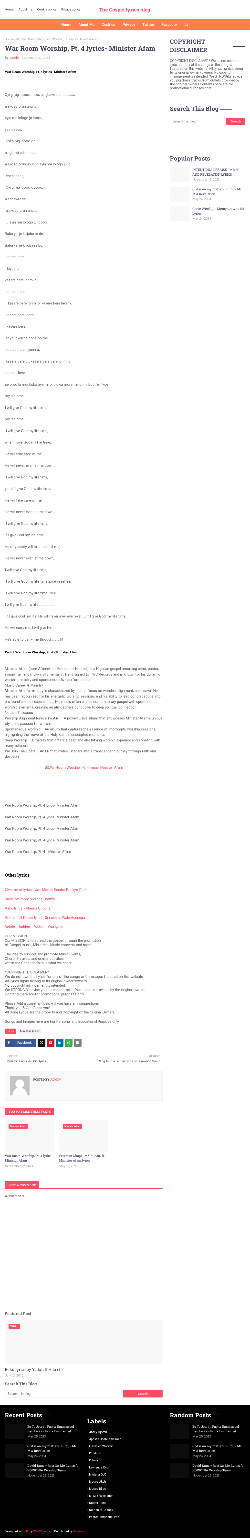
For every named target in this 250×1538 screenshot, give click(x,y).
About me (25, 9)
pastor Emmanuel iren (104, 1517)
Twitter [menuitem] (148, 24)
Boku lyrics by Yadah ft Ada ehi (34, 1369)
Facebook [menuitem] (169, 24)
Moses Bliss (97, 1488)
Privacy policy (70, 9)
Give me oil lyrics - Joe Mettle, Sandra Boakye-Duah (46, 890)
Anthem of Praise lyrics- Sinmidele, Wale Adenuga (45, 917)
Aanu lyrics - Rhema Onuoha (28, 908)
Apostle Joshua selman (105, 1439)
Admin (14, 58)
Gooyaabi (79, 1531)
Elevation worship (101, 1446)
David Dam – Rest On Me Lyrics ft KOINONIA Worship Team (52, 1468)
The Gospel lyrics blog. (125, 9)
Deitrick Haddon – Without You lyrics (34, 927)
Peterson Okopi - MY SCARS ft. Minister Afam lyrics (82, 1158)
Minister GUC (98, 1474)
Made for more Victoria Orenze (30, 899)
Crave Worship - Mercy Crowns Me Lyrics (218, 211)
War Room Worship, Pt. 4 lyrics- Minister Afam (28, 1158)
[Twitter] (41, 1043)
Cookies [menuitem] (108, 24)
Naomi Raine (97, 1503)
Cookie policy (46, 9)
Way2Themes (42, 1531)
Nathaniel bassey (101, 1510)
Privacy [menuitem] (129, 24)
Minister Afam (25, 39)
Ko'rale (93, 1460)
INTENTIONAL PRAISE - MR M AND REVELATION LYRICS (215, 172)
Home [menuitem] (66, 24)
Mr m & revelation (101, 1496)
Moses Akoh (97, 1481)
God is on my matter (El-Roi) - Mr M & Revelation (216, 191)
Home (9, 9)
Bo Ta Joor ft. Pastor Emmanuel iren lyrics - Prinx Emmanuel (50, 1429)
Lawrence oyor (99, 1467)
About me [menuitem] (86, 24)
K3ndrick (95, 1453)
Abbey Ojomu (98, 1432)
